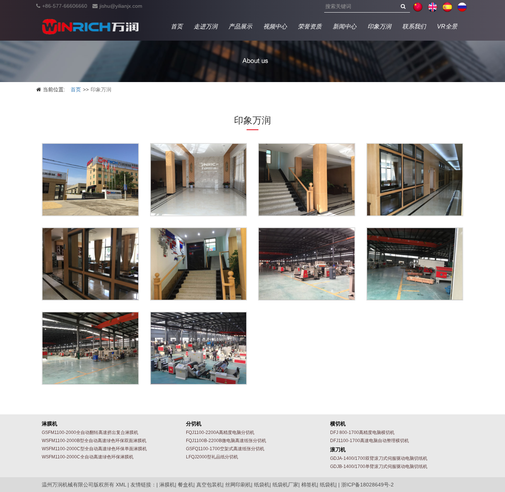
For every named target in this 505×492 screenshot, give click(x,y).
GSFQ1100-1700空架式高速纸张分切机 (225, 448)
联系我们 (414, 26)
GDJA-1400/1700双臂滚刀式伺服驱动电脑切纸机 (378, 458)
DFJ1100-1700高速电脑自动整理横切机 (369, 440)
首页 (177, 26)
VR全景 (447, 26)
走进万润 (205, 26)
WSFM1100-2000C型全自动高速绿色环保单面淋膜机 (94, 448)
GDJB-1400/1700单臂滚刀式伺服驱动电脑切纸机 (378, 466)
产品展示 (240, 26)
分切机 (193, 424)
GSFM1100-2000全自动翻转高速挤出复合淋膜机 (90, 432)
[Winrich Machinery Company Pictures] (90, 179)
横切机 (338, 424)
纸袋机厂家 (285, 485)
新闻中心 (344, 26)
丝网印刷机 (238, 485)
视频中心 (275, 26)
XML (121, 485)
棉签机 (309, 485)
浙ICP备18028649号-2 (367, 485)
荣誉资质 (310, 26)
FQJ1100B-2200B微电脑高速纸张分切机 (226, 440)
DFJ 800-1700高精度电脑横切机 (362, 432)
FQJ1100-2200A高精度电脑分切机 (220, 432)
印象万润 (379, 26)
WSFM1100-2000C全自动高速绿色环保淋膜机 (87, 456)
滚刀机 (338, 449)
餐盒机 (185, 485)
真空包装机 (209, 485)
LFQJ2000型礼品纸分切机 (212, 456)
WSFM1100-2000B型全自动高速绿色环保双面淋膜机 (94, 440)
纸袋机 (262, 485)
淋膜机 (49, 424)
